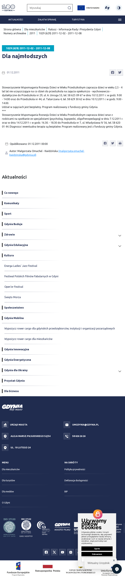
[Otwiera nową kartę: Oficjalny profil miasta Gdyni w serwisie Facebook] (46, 552)
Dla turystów (8, 480)
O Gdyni (6, 502)
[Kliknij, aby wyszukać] (69, 8)
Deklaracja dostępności (76, 480)
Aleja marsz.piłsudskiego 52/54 (30, 436)
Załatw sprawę (47, 19)
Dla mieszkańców (34, 29)
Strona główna (12, 29)
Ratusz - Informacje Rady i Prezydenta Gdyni (74, 29)
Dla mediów (8, 491)
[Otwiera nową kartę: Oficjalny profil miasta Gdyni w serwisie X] (54, 552)
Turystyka (78, 19)
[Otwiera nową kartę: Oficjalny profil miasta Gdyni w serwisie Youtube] (62, 552)
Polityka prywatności (74, 469)
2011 (32, 33)
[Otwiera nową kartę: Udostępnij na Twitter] (120, 72)
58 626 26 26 (78, 436)
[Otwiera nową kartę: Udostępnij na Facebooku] (112, 72)
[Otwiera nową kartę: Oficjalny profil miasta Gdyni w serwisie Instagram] (70, 552)
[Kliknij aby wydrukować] (120, 143)
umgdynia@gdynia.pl (85, 424)
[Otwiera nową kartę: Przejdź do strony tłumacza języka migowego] (107, 8)
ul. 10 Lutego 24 (20, 447)
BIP (66, 491)
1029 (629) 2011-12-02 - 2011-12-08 (60, 33)
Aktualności (15, 19)
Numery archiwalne (15, 33)
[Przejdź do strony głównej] (8, 8)
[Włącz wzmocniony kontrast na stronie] (119, 7)
